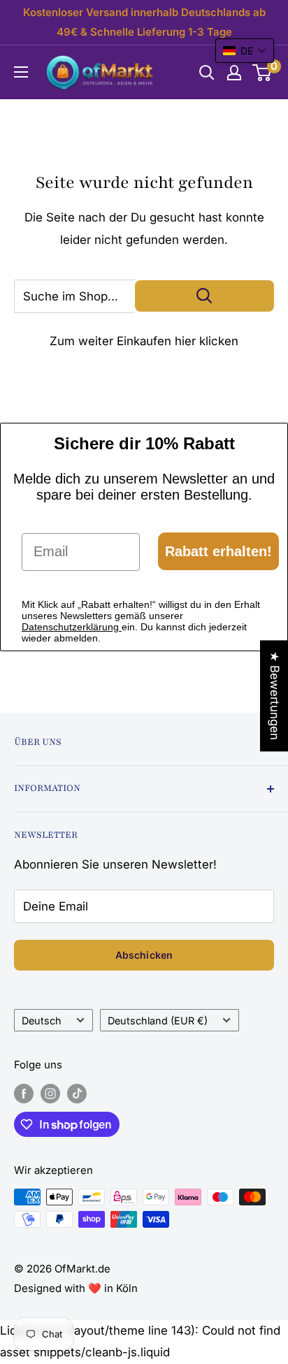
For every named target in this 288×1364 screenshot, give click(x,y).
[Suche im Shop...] (204, 296)
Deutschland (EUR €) (158, 1020)
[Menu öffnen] (21, 72)
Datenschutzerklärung (72, 626)
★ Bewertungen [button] (275, 695)
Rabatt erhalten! (218, 551)
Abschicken (144, 955)
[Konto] (234, 72)
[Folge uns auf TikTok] (77, 1093)
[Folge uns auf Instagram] (50, 1093)
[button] (244, 50)
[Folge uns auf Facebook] (24, 1093)
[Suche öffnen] (207, 72)
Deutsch (42, 1020)
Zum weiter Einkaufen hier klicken (144, 341)
